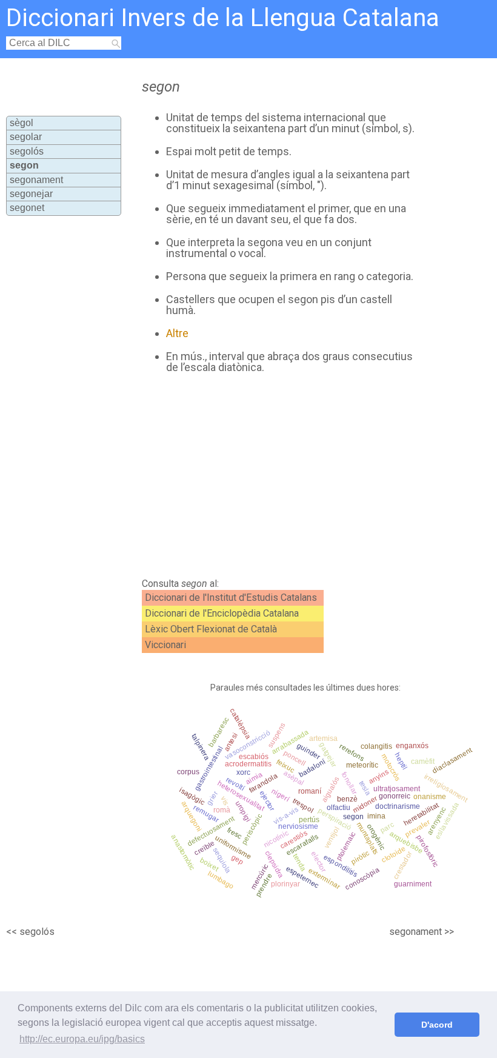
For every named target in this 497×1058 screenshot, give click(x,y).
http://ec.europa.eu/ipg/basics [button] (82, 1039)
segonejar (31, 194)
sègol (21, 123)
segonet (27, 208)
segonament (36, 180)
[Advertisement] (272, 476)
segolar (26, 137)
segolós (27, 151)
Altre (177, 333)
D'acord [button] (437, 1025)
